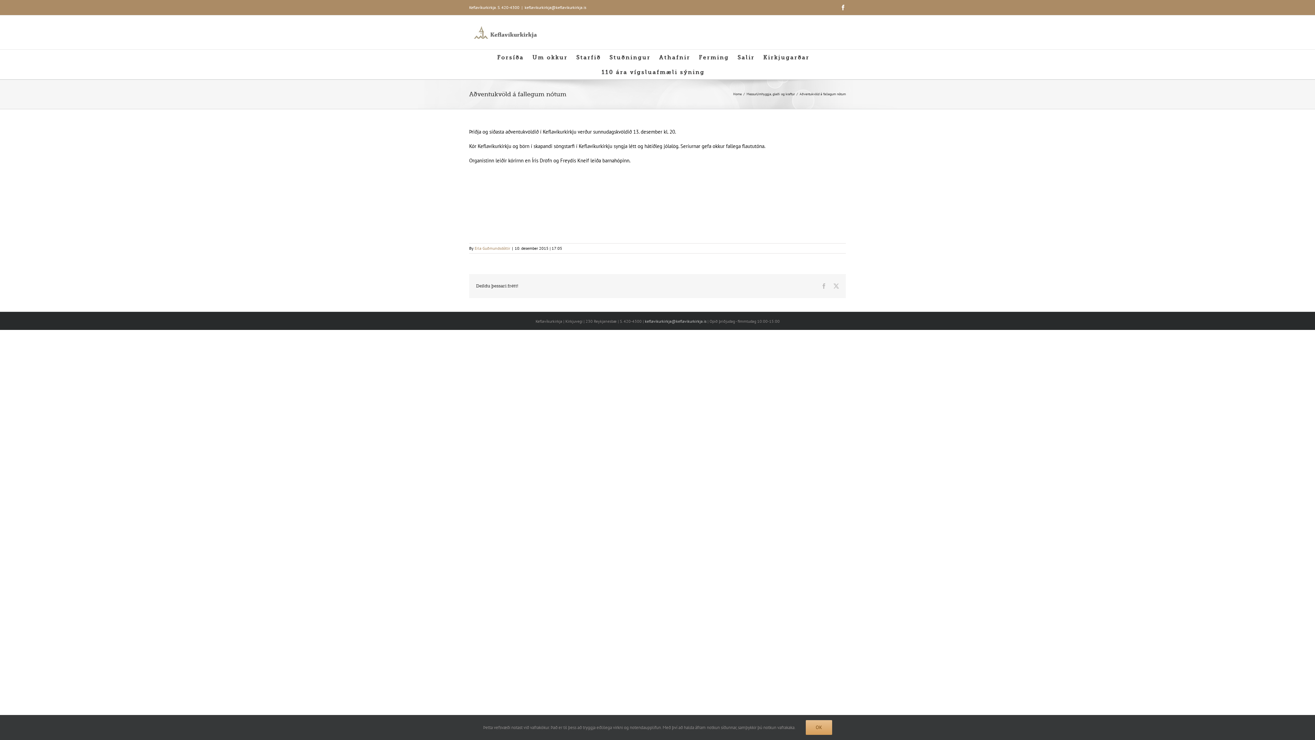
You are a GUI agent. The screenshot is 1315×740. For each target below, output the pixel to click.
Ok (819, 727)
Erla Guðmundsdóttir (492, 248)
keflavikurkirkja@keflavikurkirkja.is (555, 7)
